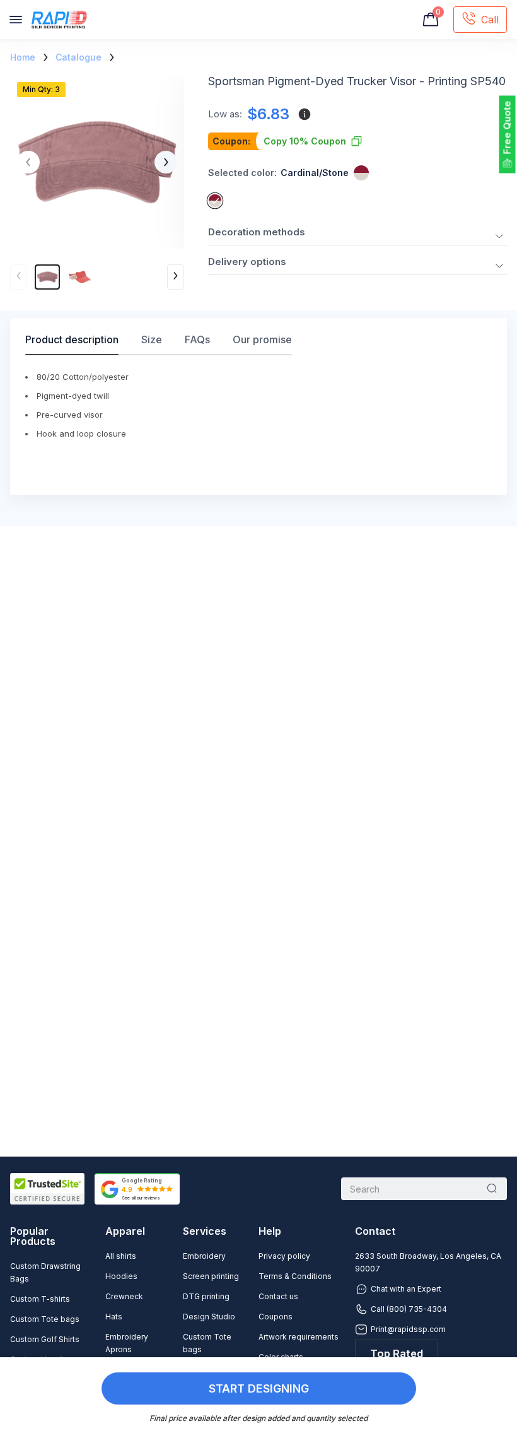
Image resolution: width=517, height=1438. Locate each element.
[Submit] (492, 1189)
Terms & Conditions (295, 1276)
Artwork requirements (298, 1336)
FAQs (197, 339)
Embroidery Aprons (126, 1343)
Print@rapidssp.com (408, 1329)
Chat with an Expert (406, 1289)
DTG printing (206, 1296)
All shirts (120, 1256)
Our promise (262, 339)
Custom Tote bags (44, 1319)
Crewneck (124, 1296)
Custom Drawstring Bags (45, 1272)
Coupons (275, 1316)
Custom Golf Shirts (44, 1339)
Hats (113, 1316)
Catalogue (78, 57)
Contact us (278, 1296)
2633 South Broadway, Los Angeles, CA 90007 (428, 1262)
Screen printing (211, 1276)
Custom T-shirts (40, 1299)
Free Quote (507, 128)
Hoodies (121, 1276)
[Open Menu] (16, 19)
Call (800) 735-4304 (409, 1309)
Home (22, 57)
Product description (72, 339)
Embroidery (204, 1256)
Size (151, 339)
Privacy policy (284, 1256)
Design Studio (209, 1316)
